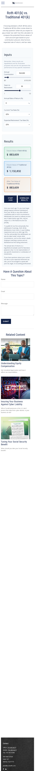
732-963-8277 (11, 747)
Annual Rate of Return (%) (13, 98)
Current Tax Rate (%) (11, 110)
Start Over (10, 199)
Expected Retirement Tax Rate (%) (16, 120)
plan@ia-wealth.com (9, 766)
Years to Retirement (8, 86)
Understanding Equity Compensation (11, 365)
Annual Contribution (9, 73)
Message (4, 303)
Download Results (24, 199)
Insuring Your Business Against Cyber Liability (12, 403)
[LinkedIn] (6, 770)
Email (3, 291)
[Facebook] (3, 770)
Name (3, 279)
